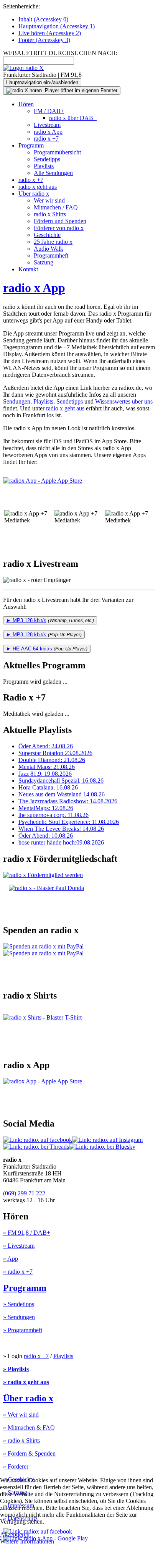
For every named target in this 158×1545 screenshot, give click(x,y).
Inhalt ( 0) (43, 19)
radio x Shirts (50, 214)
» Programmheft (22, 1330)
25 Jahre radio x (53, 241)
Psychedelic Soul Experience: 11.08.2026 (68, 822)
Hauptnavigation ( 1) (56, 26)
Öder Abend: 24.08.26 (45, 746)
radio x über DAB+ (73, 118)
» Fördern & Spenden (29, 1453)
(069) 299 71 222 (24, 1193)
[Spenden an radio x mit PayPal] (43, 950)
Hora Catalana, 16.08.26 (48, 787)
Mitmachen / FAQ (56, 207)
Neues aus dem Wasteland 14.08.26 (61, 794)
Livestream (47, 125)
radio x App (48, 131)
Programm (31, 145)
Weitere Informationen (27, 1541)
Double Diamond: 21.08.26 (51, 760)
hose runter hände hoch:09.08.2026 (61, 842)
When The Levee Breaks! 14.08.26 (61, 828)
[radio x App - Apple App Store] (45, 480)
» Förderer (15, 1466)
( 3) (44, 40)
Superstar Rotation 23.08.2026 (55, 753)
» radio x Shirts (21, 1440)
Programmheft (51, 255)
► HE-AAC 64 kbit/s (29, 649)
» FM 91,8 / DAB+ (26, 1232)
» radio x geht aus (26, 1382)
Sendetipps (47, 159)
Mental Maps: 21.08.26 (46, 767)
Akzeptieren (15, 1534)
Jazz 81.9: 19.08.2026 (45, 773)
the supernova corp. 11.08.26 (53, 815)
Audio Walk (48, 248)
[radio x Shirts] (42, 1017)
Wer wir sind (49, 200)
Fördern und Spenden (60, 221)
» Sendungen (19, 1317)
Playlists (44, 166)
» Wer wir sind (21, 1414)
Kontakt (28, 269)
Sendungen (16, 401)
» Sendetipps (18, 1304)
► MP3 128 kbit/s (26, 620)
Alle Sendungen (53, 173)
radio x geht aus (37, 186)
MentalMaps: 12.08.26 (45, 808)
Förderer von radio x (59, 228)
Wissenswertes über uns (124, 401)
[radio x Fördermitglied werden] (43, 875)
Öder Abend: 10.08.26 (45, 835)
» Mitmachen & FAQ (29, 1427)
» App (10, 1258)
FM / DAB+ (49, 111)
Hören (26, 104)
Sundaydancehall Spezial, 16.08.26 (61, 780)
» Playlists (16, 1369)
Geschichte (47, 235)
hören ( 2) (49, 33)
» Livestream (19, 1245)
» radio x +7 (18, 1271)
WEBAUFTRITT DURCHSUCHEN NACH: (60, 53)
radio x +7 (46, 138)
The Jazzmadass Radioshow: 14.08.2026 (67, 801)
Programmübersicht (57, 152)
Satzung (43, 262)
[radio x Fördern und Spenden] (46, 888)
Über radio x (33, 193)
